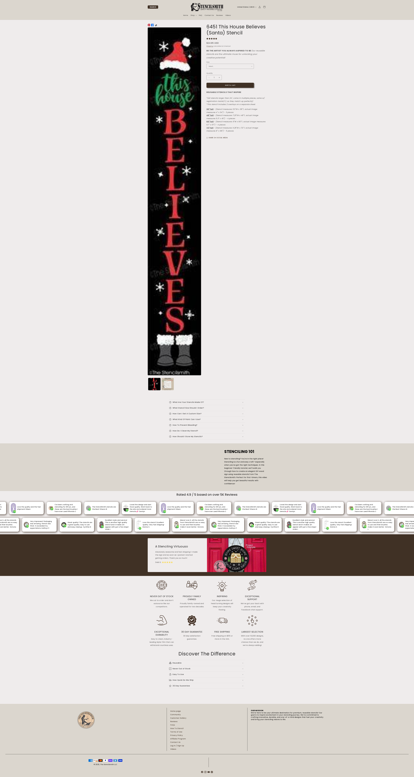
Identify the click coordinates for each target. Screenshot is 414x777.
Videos (173, 749)
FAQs (172, 725)
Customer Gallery (178, 718)
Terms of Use (176, 732)
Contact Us (175, 742)
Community (175, 714)
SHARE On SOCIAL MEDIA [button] (218, 138)
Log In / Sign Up (177, 745)
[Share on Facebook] (152, 25)
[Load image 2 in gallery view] (168, 384)
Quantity (209, 73)
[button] (153, 7)
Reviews (173, 721)
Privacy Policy (176, 735)
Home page (175, 711)
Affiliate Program (178, 739)
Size (208, 62)
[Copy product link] (156, 25)
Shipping (209, 46)
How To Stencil (176, 728)
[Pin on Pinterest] (149, 25)
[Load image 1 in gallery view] (154, 384)
